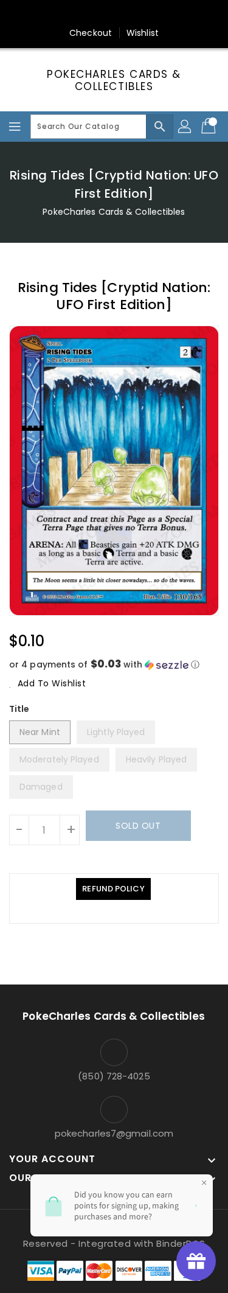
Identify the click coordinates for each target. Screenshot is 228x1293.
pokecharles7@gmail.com (114, 1133)
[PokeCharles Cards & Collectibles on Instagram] (126, 14)
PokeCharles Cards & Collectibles (114, 80)
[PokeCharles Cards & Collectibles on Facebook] (56, 14)
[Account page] (185, 126)
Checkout (90, 33)
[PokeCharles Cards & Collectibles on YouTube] (172, 14)
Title (19, 709)
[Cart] (210, 126)
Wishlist (142, 33)
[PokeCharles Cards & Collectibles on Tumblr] (149, 14)
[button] (114, 664)
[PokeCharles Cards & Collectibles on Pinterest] (102, 14)
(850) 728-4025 (114, 1076)
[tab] (113, 889)
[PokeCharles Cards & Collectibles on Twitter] (79, 14)
